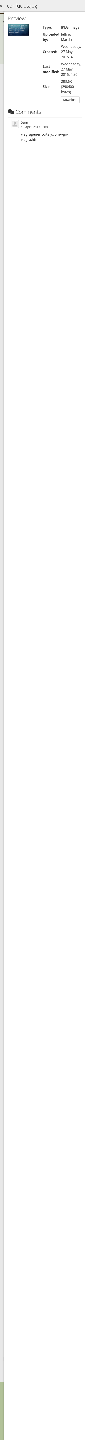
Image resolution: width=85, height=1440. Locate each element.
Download (70, 100)
